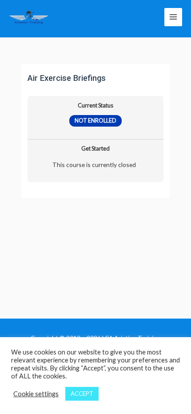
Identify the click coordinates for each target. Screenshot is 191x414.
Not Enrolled (95, 120)
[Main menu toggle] (173, 17)
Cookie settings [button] (36, 394)
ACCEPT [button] (82, 393)
